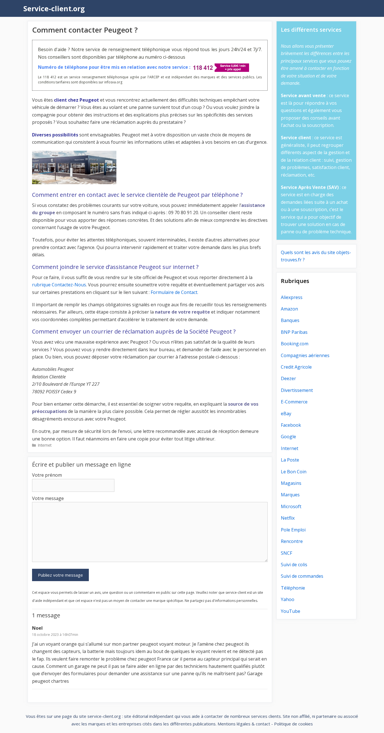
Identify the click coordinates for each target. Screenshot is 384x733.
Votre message (48, 498)
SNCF (286, 553)
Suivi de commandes (302, 576)
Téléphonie (293, 588)
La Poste (290, 460)
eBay (286, 413)
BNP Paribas (294, 332)
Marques (290, 495)
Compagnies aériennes (305, 355)
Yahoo (287, 599)
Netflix (288, 518)
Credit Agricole (296, 367)
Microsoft (291, 506)
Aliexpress (291, 297)
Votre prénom (47, 475)
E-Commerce (294, 402)
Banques (290, 320)
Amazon (289, 309)
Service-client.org (54, 8)
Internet (44, 445)
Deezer (288, 378)
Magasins (291, 483)
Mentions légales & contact (244, 724)
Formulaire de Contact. (174, 292)
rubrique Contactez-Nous (59, 285)
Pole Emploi (293, 530)
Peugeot (89, 100)
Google (288, 436)
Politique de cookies (293, 724)
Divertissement (297, 390)
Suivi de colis (294, 564)
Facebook (291, 425)
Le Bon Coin (293, 472)
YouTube (290, 611)
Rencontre (292, 541)
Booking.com (294, 344)
